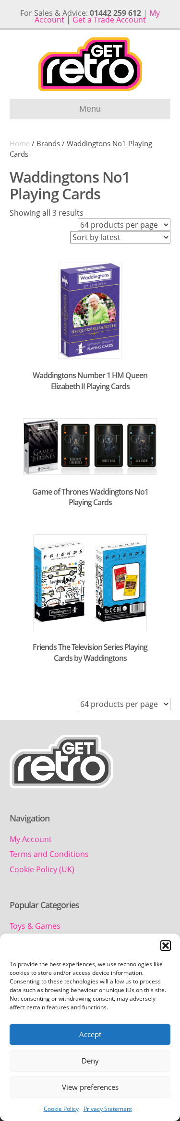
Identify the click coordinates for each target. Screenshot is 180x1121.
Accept (90, 1034)
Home (20, 143)
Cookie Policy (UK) (42, 869)
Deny (90, 1060)
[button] (165, 945)
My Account (31, 839)
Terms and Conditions (49, 854)
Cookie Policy (61, 1109)
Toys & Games (35, 926)
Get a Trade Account (109, 19)
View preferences (90, 1087)
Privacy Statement (108, 1109)
